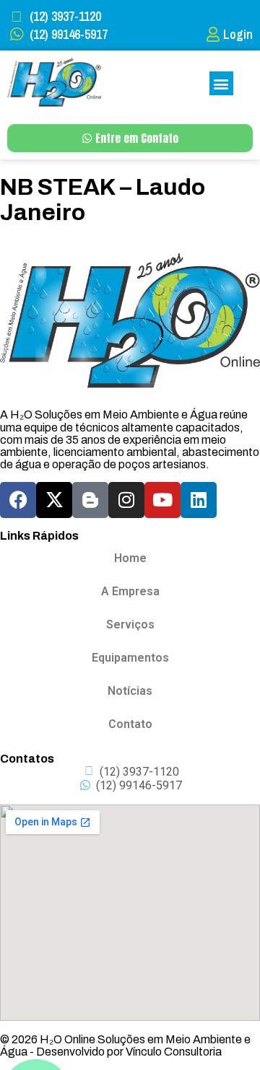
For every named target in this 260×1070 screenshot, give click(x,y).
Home (130, 558)
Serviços (130, 624)
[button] (221, 83)
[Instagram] (126, 500)
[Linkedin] (199, 500)
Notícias (130, 691)
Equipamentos (130, 658)
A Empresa (130, 591)
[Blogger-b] (90, 500)
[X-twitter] (54, 500)
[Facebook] (18, 500)
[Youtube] (162, 500)
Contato (130, 724)
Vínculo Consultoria (174, 1051)
